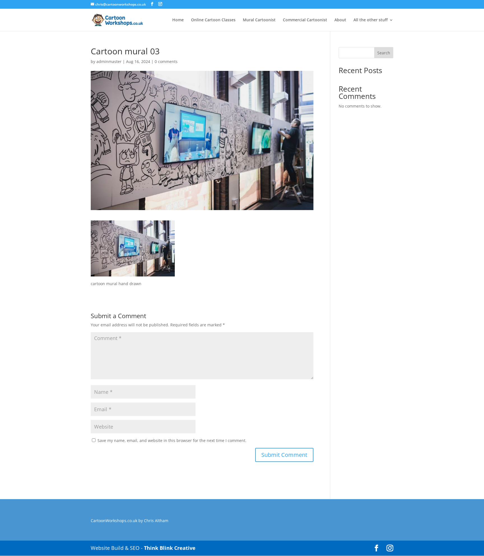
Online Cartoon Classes (213, 20)
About (340, 20)
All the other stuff (370, 20)
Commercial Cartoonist (305, 20)
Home (178, 20)
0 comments (166, 61)
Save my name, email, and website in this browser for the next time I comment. (171, 440)
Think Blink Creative (170, 548)
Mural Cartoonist (259, 20)
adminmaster (109, 61)
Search (383, 52)
